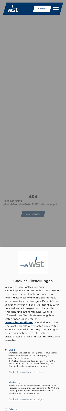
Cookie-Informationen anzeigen (26, 372)
